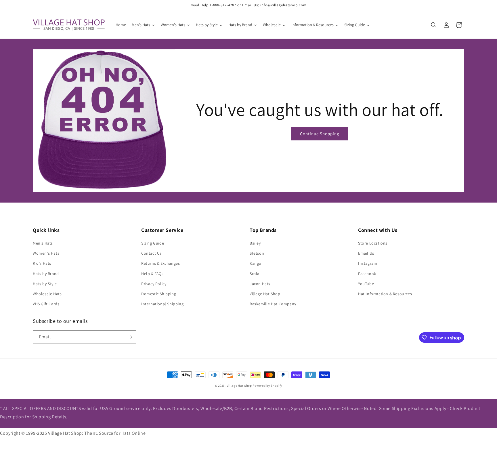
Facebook (367, 273)
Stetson (257, 253)
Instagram (367, 263)
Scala (254, 273)
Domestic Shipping (158, 293)
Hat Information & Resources (385, 293)
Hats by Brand (46, 273)
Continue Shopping (319, 133)
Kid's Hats (42, 263)
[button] (433, 25)
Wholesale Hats (47, 293)
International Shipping (162, 303)
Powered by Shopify (267, 386)
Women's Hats (46, 253)
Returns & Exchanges (160, 263)
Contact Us (151, 253)
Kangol (256, 263)
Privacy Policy (153, 283)
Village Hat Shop (265, 293)
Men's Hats (43, 243)
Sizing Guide (152, 243)
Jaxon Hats (260, 283)
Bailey (255, 243)
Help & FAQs (152, 273)
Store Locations (372, 243)
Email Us (366, 253)
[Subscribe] (129, 337)
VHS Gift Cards (46, 303)
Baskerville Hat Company (273, 303)
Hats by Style (45, 283)
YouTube (366, 283)
